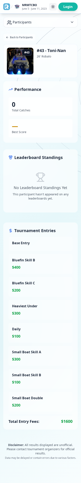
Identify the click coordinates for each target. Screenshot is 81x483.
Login (68, 6)
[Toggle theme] (53, 6)
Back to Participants (21, 37)
